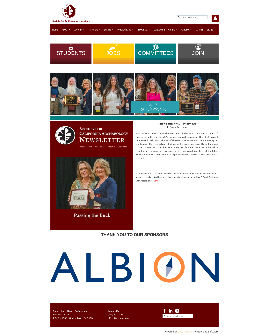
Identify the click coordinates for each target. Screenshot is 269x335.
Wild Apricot (185, 331)
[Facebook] (164, 311)
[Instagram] (177, 311)
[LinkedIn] (171, 311)
